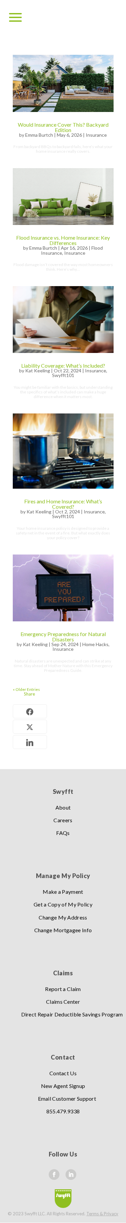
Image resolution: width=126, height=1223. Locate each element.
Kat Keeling (37, 370)
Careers (62, 820)
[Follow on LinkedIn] (71, 1174)
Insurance (96, 135)
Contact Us (63, 1073)
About (63, 807)
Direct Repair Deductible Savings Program (72, 1014)
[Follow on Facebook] (54, 1174)
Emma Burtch (39, 135)
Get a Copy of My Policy (63, 904)
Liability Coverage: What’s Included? (63, 365)
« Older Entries (26, 689)
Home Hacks (95, 644)
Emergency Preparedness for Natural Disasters (63, 636)
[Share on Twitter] (30, 727)
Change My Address (63, 917)
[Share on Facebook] (30, 711)
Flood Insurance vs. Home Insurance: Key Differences (63, 240)
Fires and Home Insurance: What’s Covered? (63, 504)
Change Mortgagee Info (63, 930)
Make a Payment (63, 891)
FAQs (63, 833)
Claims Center (63, 1001)
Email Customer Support (67, 1098)
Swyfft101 (63, 375)
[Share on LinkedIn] (30, 742)
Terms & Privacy (102, 1213)
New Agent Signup (63, 1086)
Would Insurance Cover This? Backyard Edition (63, 127)
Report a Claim (63, 989)
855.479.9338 (63, 1111)
